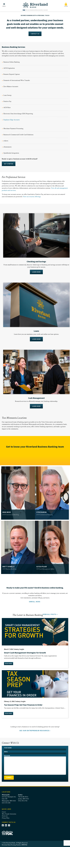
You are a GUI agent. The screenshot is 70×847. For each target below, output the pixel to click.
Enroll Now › (35, 602)
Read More (8, 663)
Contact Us (35, 34)
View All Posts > (50, 614)
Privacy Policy (5, 818)
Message (7, 755)
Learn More (36, 272)
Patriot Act (5, 816)
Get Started (8, 164)
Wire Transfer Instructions (9, 814)
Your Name (8, 748)
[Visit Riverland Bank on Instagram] (9, 825)
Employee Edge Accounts (11, 120)
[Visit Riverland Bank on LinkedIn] (6, 825)
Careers (4, 812)
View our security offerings (32, 197)
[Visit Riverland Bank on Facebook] (3, 825)
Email (6, 752)
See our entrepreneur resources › (35, 730)
